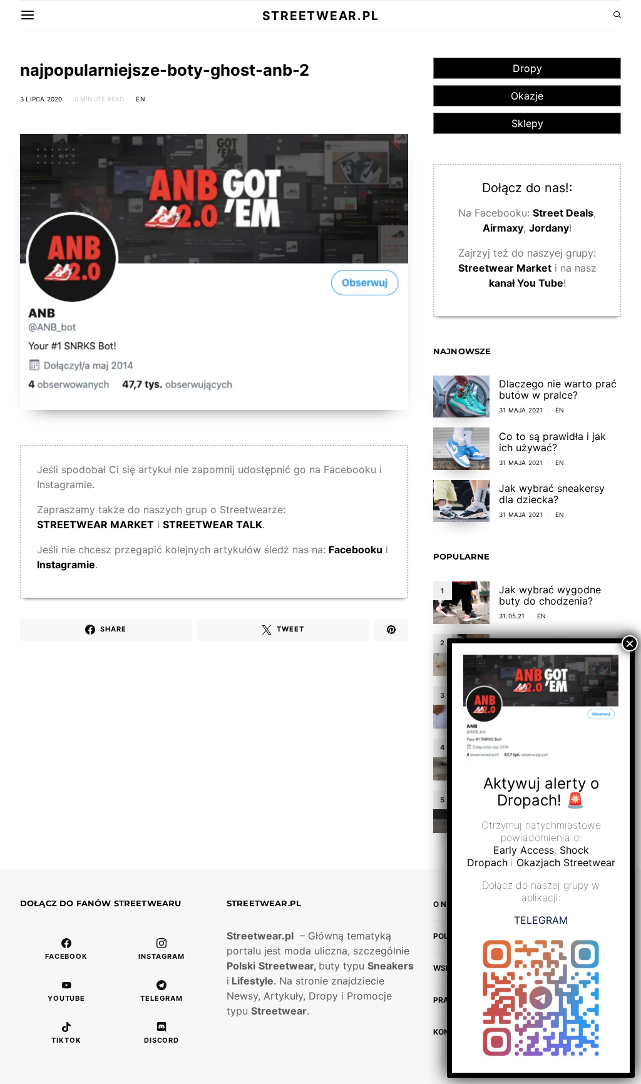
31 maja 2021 (521, 410)
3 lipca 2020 (41, 99)
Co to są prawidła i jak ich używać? (552, 442)
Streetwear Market (504, 268)
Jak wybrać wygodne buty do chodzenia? (550, 595)
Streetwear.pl (320, 15)
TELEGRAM (541, 920)
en (140, 99)
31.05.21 (512, 616)
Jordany (549, 228)
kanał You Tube (526, 283)
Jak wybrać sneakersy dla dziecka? (552, 494)
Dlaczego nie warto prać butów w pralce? (558, 389)
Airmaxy (503, 228)
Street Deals (563, 213)
